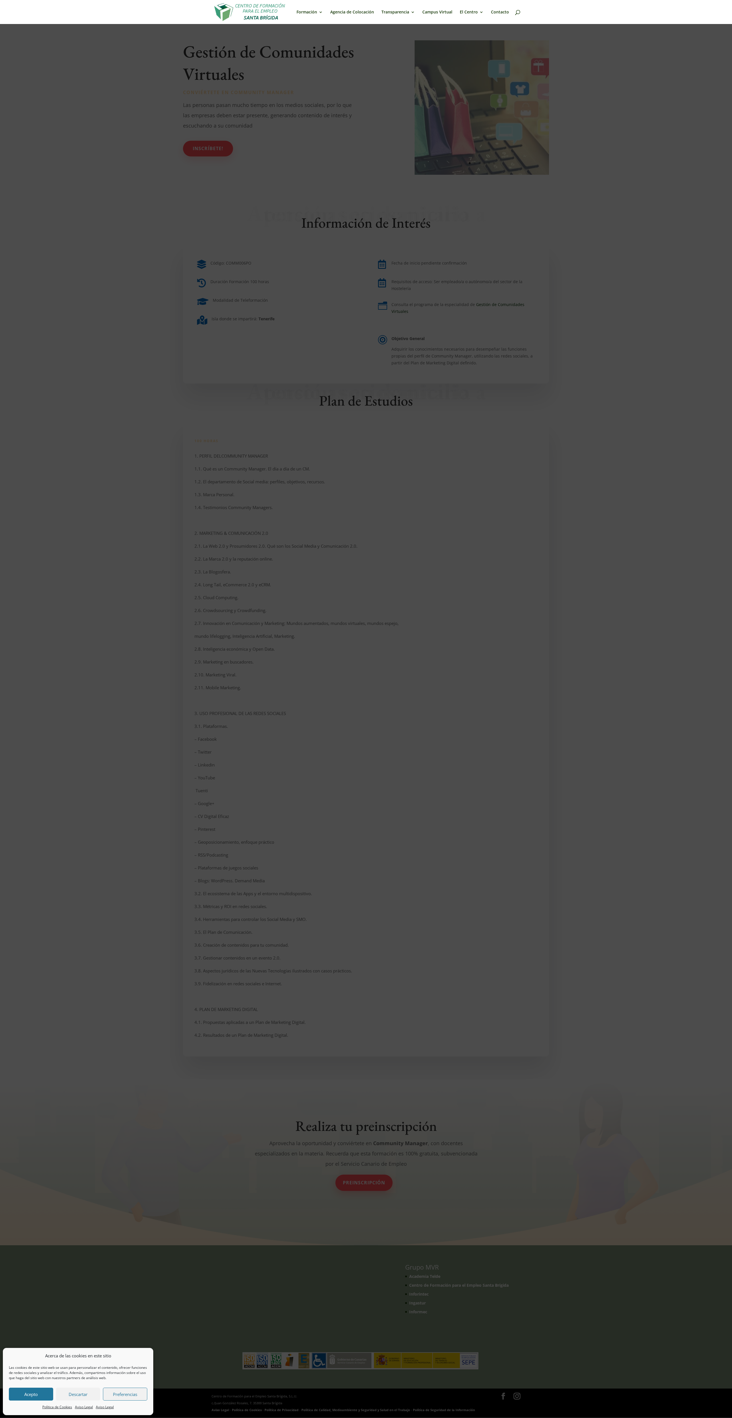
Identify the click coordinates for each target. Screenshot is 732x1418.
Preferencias (125, 1394)
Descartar (78, 1394)
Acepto (31, 1394)
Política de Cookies (57, 1407)
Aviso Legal (84, 1407)
